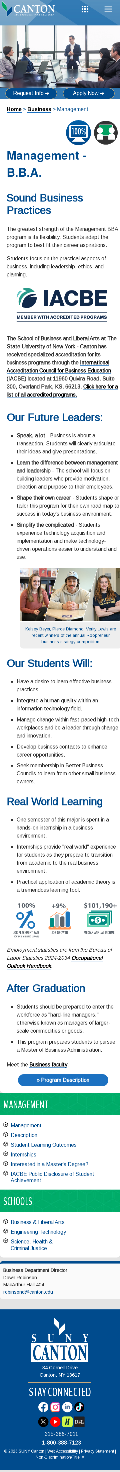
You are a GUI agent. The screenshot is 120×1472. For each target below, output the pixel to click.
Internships (23, 1154)
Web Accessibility (62, 1451)
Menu (108, 9)
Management (26, 1125)
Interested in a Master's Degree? (49, 1164)
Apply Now (86, 93)
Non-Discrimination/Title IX (60, 1457)
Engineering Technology (38, 1232)
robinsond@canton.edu (28, 1292)
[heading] (30, 11)
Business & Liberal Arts (38, 1222)
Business (39, 109)
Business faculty (48, 1064)
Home (14, 109)
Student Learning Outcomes (44, 1145)
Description (24, 1135)
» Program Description (63, 1080)
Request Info (28, 93)
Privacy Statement (97, 1451)
